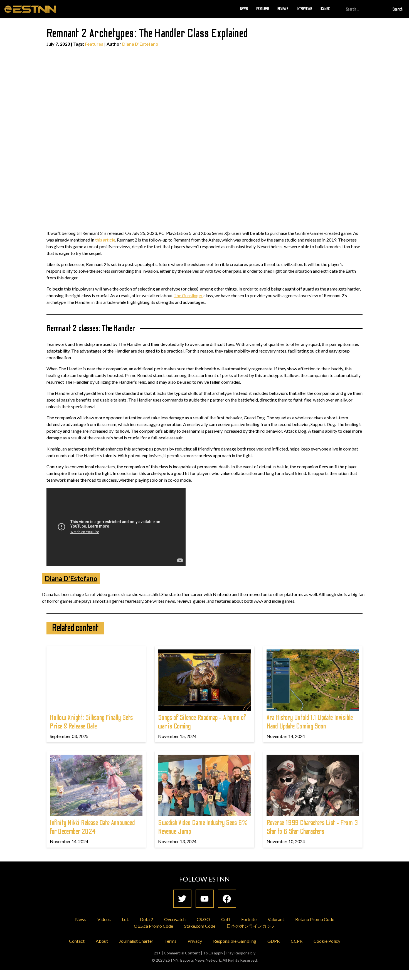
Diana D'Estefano (140, 43)
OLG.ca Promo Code (153, 926)
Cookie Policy (327, 941)
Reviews (283, 9)
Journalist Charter (136, 941)
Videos (104, 919)
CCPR (296, 941)
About (102, 941)
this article (105, 239)
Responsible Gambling (234, 941)
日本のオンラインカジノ (250, 926)
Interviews (304, 9)
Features (262, 9)
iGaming (326, 9)
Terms (170, 941)
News (244, 9)
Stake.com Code (199, 926)
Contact (77, 941)
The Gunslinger (188, 295)
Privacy (195, 941)
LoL (125, 919)
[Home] (30, 8)
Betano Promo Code (314, 919)
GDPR (273, 941)
